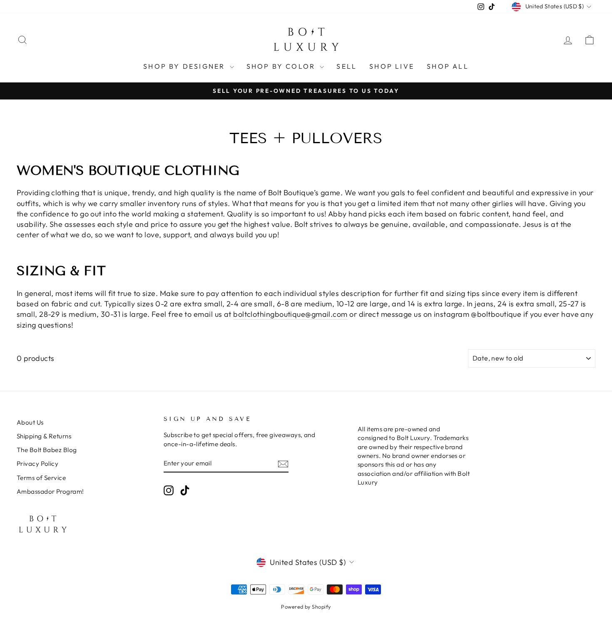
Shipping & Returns (44, 436)
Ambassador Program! (50, 491)
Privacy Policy (37, 463)
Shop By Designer (185, 66)
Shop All (448, 66)
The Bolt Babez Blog (47, 450)
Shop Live (391, 66)
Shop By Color (282, 66)
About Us (30, 422)
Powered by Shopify (306, 606)
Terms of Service (41, 478)
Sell (346, 66)
